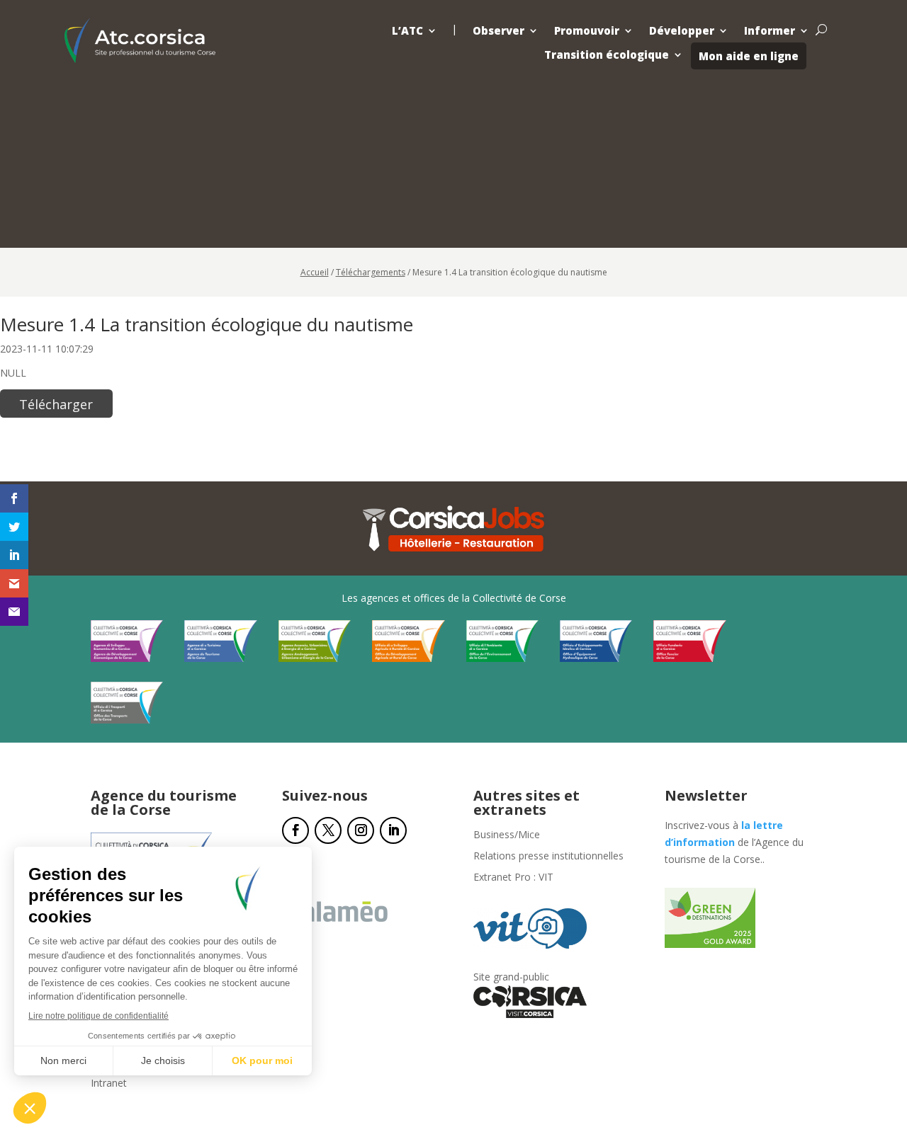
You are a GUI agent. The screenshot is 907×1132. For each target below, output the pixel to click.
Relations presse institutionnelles (548, 856)
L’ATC (407, 31)
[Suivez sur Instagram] (360, 830)
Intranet (109, 1084)
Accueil (314, 272)
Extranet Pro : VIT (513, 878)
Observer (498, 31)
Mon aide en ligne (749, 56)
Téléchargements (370, 272)
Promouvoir (586, 31)
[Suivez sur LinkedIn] (393, 830)
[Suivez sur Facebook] (295, 830)
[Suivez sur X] (328, 830)
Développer (681, 31)
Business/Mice (506, 835)
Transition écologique (606, 55)
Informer (769, 31)
